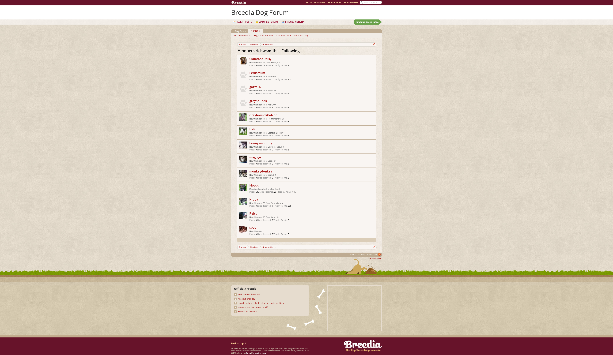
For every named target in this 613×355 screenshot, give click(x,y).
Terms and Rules (375, 259)
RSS (379, 254)
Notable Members (242, 35)
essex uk (272, 90)
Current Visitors (283, 35)
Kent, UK (272, 104)
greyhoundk (258, 101)
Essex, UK (275, 62)
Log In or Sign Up (315, 2)
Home (369, 254)
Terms (248, 353)
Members (255, 31)
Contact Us (355, 254)
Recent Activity (301, 35)
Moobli (254, 185)
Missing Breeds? (246, 298)
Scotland (272, 76)
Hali (252, 129)
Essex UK (272, 161)
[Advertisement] (354, 308)
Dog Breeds (351, 2)
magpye (255, 157)
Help (363, 254)
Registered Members (263, 35)
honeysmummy (260, 143)
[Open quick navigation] (374, 44)
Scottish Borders (276, 132)
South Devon (277, 203)
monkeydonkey (260, 171)
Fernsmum (257, 73)
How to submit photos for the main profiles (261, 303)
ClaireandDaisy (260, 59)
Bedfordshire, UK (276, 147)
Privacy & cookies (259, 353)
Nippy (253, 199)
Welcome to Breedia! (249, 294)
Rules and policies (247, 311)
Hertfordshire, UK (276, 118)
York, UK (272, 175)
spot (252, 227)
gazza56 (255, 87)
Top (375, 254)
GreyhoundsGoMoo (263, 115)
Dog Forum (334, 2)
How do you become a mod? (253, 307)
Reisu (253, 213)
